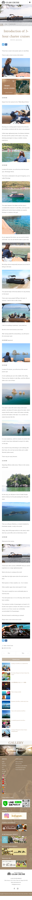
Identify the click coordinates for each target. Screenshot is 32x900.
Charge (3, 769)
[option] (8, 750)
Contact (3, 773)
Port (3, 767)
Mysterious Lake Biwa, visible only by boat (19, 701)
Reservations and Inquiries (21, 767)
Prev (9, 653)
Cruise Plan (4, 765)
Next (23, 653)
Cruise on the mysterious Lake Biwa (18, 710)
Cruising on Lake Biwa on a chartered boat (19, 663)
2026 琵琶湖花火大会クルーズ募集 (18, 682)
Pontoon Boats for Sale (20, 769)
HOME (3, 761)
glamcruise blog (19, 39)
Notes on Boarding (19, 761)
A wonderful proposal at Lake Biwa (18, 720)
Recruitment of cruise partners (21, 765)
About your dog (18, 763)
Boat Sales (4, 771)
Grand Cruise (10, 645)
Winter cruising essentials (16, 692)
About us (3, 763)
